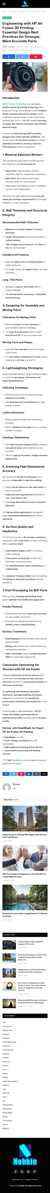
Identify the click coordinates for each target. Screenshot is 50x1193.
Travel (5, 1124)
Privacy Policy (31, 1179)
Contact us (17, 1179)
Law (4, 1089)
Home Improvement (10, 1081)
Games (5, 1073)
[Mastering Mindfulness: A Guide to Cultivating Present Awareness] (9, 1003)
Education (7, 1046)
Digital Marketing (9, 1042)
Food (5, 1070)
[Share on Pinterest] (35, 56)
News (5, 1097)
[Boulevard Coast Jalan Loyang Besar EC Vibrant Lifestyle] (25, 897)
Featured (6, 1062)
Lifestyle (6, 1093)
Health (5, 1077)
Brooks (12, 47)
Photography (8, 1105)
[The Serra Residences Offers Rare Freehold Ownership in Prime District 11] (9, 958)
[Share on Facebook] (8, 56)
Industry (6, 1085)
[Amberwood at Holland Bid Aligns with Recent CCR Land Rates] (25, 818)
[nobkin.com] (25, 4)
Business (7, 18)
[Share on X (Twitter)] (22, 56)
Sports (5, 1117)
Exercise (6, 1054)
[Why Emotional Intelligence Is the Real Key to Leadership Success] (25, 858)
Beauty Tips (7, 1030)
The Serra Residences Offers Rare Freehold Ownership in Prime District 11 (32, 957)
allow (36, 427)
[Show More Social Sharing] (45, 56)
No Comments (15, 50)
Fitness (5, 1066)
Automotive (7, 1026)
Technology (7, 1121)
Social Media (7, 1113)
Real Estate (7, 1109)
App (4, 1022)
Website (6, 1128)
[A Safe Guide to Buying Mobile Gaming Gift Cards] (9, 944)
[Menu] (4, 4)
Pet (4, 1101)
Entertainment (8, 1050)
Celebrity (6, 1038)
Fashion (6, 1058)
